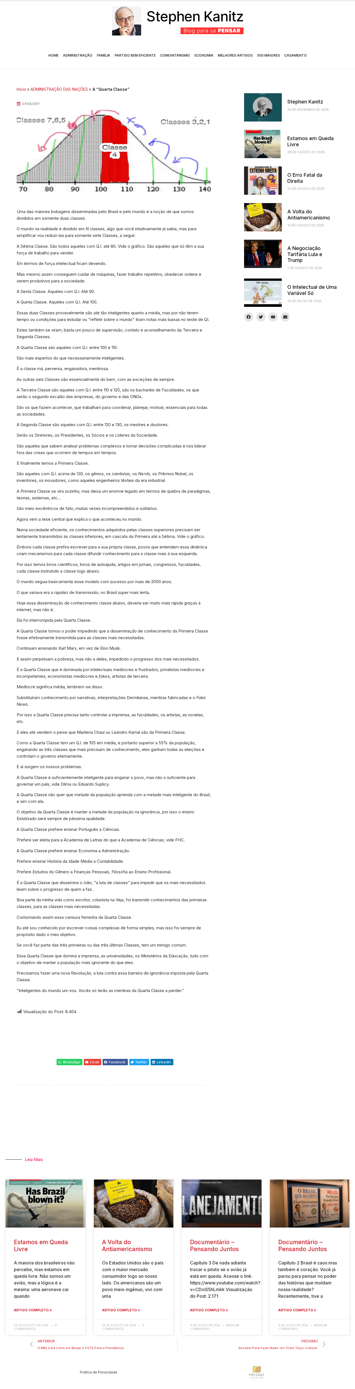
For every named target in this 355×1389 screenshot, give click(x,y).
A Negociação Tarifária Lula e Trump (304, 254)
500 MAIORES (268, 55)
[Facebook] (248, 317)
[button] (69, 1062)
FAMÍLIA (103, 55)
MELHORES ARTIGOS (235, 55)
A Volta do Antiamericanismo (308, 215)
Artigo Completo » (33, 1310)
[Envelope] (285, 317)
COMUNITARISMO (175, 55)
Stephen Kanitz (305, 102)
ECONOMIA (203, 55)
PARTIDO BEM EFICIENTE (135, 55)
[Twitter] (260, 317)
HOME (53, 55)
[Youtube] (273, 317)
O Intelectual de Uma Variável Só (312, 290)
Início (21, 89)
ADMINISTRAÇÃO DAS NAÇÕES (59, 89)
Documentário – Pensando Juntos (214, 1246)
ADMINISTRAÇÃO (77, 55)
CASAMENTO (295, 55)
